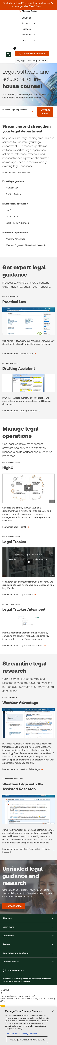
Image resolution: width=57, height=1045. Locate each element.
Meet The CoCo (31, 6)
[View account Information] (14, 48)
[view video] (28, 488)
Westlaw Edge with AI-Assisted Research (25, 245)
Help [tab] (24, 40)
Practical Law (12, 187)
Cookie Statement (13, 1034)
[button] (28, 918)
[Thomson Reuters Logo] (28, 11)
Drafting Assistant (14, 194)
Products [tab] (26, 23)
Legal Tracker (12, 216)
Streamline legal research (15, 232)
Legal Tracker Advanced (17, 223)
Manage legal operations (15, 203)
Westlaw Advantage (15, 239)
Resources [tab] (27, 34)
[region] (28, 1026)
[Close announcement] (52, 3)
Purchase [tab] (26, 29)
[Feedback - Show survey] (1, 993)
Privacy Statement (29, 1034)
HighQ (9, 210)
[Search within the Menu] (8, 54)
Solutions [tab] (26, 18)
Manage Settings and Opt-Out (27, 1039)
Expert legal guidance (13, 181)
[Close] (53, 1011)
